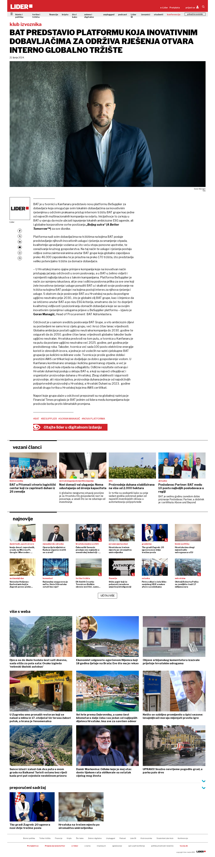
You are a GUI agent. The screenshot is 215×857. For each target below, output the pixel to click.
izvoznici (145, 14)
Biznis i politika (29, 838)
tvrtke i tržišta (36, 15)
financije (53, 14)
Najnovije (23, 518)
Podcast (122, 838)
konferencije (173, 14)
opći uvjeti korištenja (136, 846)
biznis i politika (19, 15)
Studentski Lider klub (164, 838)
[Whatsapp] (20, 253)
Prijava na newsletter (55, 846)
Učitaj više (108, 595)
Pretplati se (33, 846)
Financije (58, 838)
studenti (158, 14)
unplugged (108, 14)
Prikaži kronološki (195, 14)
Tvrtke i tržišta (45, 838)
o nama (88, 846)
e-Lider (164, 7)
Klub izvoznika (146, 838)
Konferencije (183, 838)
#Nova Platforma (93, 418)
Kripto (69, 838)
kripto (65, 14)
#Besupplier (49, 418)
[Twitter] (20, 236)
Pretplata (175, 7)
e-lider (74, 846)
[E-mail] (20, 247)
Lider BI (133, 15)
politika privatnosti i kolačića (162, 846)
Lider (12, 222)
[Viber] (20, 258)
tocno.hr (184, 846)
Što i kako (80, 838)
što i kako (74, 15)
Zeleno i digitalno (95, 838)
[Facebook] (20, 231)
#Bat (36, 418)
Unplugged (110, 838)
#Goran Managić (69, 418)
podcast (122, 14)
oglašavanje (117, 846)
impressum (101, 846)
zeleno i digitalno (89, 15)
